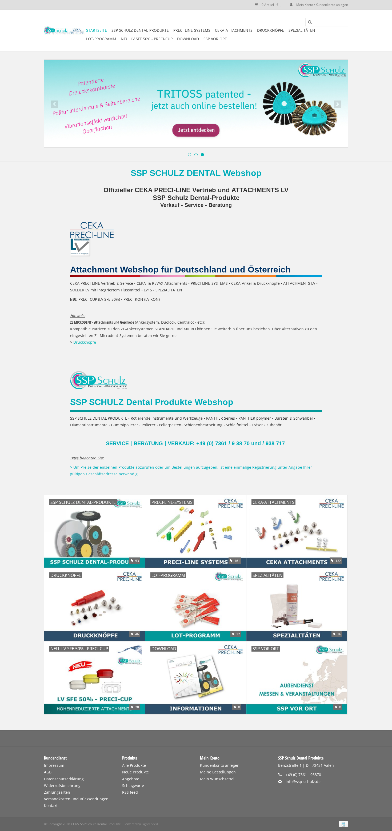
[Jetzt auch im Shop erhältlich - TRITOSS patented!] (196, 103)
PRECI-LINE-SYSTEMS (191, 30)
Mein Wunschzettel (217, 778)
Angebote (130, 778)
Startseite (96, 30)
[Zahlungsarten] (342, 823)
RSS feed (130, 792)
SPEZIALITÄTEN (302, 30)
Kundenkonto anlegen (219, 765)
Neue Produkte (135, 771)
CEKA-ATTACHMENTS (234, 30)
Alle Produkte (134, 765)
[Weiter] (337, 104)
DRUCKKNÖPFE (270, 30)
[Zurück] (54, 104)
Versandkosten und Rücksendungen (76, 798)
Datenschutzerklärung (64, 778)
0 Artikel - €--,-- (272, 4)
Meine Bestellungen (218, 771)
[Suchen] (308, 22)
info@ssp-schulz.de (303, 781)
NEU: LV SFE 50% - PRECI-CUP (147, 38)
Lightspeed (150, 824)
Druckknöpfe (84, 342)
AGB (47, 771)
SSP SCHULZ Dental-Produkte (140, 30)
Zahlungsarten (57, 792)
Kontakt (51, 805)
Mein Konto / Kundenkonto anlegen (321, 4)
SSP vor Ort (215, 38)
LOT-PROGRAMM (101, 38)
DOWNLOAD (188, 38)
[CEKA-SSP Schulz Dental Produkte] (64, 30)
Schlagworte (133, 785)
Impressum (54, 765)
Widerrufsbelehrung (62, 785)
